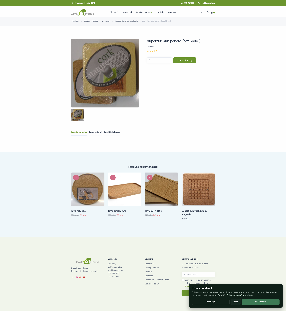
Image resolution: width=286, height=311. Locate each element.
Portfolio (160, 12)
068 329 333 (189, 3)
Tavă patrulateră (117, 211)
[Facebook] (73, 277)
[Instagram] (77, 277)
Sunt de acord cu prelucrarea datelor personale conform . (198, 283)
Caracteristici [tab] (95, 132)
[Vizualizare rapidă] (102, 177)
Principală (114, 12)
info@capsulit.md (208, 3)
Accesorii (106, 21)
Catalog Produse (143, 12)
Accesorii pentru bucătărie (126, 21)
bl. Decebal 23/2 (85, 3)
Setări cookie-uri (152, 284)
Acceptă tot (260, 302)
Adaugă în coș (186, 60)
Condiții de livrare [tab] (112, 132)
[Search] (207, 12)
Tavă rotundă (78, 211)
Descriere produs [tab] (79, 132)
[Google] (80, 277)
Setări (236, 302)
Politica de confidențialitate (157, 280)
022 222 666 (113, 277)
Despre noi (127, 12)
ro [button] (202, 12)
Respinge (210, 302)
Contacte (172, 12)
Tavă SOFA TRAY (153, 211)
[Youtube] (84, 277)
